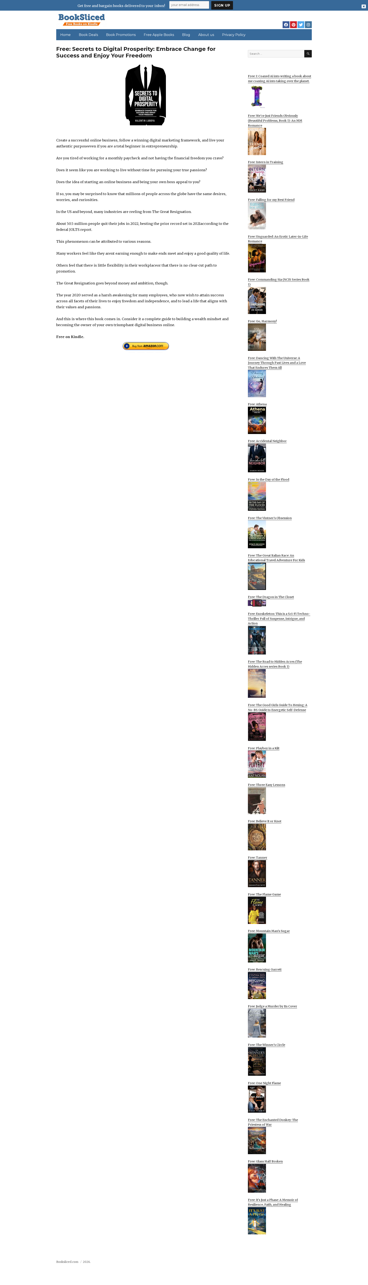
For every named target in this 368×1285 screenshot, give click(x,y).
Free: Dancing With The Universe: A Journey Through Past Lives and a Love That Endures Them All (277, 363)
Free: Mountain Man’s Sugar (269, 931)
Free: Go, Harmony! (262, 321)
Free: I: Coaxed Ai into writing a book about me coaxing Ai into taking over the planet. (279, 78)
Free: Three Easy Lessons (266, 785)
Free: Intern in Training (265, 162)
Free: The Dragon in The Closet (271, 597)
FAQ (285, 1263)
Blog (186, 35)
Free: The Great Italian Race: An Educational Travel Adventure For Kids (276, 558)
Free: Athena (257, 404)
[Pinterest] (293, 24)
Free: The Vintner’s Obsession (270, 518)
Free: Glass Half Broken (265, 1161)
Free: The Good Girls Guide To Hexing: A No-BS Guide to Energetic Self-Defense (277, 707)
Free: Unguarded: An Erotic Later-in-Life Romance (278, 239)
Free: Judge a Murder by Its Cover (272, 1006)
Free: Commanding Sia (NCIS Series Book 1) (278, 282)
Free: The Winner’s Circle (266, 1045)
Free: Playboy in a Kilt (263, 748)
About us (206, 35)
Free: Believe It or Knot (264, 821)
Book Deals (88, 35)
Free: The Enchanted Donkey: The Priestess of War (273, 1122)
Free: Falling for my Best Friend (271, 200)
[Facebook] (286, 24)
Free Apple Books (159, 35)
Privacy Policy (234, 35)
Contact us (269, 1263)
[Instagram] (308, 24)
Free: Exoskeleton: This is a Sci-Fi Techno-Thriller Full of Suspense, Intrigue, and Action (279, 618)
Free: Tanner (257, 858)
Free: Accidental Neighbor (267, 441)
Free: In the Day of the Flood (268, 479)
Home (65, 35)
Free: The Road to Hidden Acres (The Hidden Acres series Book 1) (275, 664)
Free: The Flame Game (264, 894)
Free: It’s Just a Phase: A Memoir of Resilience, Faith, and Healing (273, 1202)
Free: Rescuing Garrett (265, 969)
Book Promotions (121, 35)
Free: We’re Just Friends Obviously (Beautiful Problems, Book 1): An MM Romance (275, 120)
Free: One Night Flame (264, 1083)
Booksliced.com (67, 1262)
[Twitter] (301, 24)
